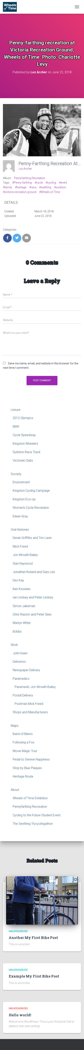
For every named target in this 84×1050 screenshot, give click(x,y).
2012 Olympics (23, 418)
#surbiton (60, 187)
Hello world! (20, 1015)
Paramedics (21, 679)
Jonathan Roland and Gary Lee (34, 572)
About (15, 790)
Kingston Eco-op (24, 499)
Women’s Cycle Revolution (31, 508)
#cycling (51, 182)
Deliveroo (19, 661)
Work (14, 645)
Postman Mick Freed (29, 704)
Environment (21, 482)
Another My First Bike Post (33, 937)
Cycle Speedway (24, 435)
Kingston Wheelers (25, 443)
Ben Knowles (21, 589)
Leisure (16, 410)
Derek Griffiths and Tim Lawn (32, 538)
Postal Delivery (23, 695)
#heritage (20, 187)
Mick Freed (20, 546)
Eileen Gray (20, 516)
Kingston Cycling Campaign (31, 490)
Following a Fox (23, 742)
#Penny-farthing (22, 182)
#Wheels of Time (49, 192)
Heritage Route (23, 776)
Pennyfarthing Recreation (29, 178)
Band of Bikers (23, 734)
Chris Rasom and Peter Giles (32, 614)
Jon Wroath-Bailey (25, 555)
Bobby (17, 631)
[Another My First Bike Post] (42, 900)
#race (32, 187)
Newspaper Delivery (26, 670)
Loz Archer (25, 168)
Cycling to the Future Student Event (36, 815)
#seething (45, 187)
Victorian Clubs (23, 460)
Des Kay (18, 580)
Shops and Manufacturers (30, 712)
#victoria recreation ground (19, 192)
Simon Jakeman (24, 606)
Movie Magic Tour (25, 751)
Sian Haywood (23, 563)
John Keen (20, 653)
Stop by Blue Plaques (27, 768)
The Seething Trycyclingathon (33, 824)
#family (7, 187)
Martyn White (21, 623)
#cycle (39, 182)
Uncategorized (18, 931)
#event (63, 182)
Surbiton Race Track (26, 452)
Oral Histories (20, 529)
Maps (14, 726)
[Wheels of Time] (11, 7)
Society (16, 474)
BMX (16, 426)
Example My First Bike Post (34, 976)
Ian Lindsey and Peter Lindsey (33, 597)
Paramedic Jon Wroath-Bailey (35, 687)
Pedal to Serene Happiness (31, 759)
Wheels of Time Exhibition (30, 798)
